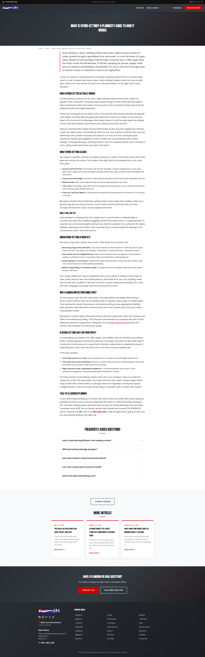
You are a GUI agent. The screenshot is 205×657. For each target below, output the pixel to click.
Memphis (142, 631)
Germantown (112, 627)
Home (40, 48)
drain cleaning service (120, 322)
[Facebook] (190, 2)
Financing (177, 8)
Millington (79, 635)
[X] (199, 2)
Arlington (78, 615)
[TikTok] (201, 2)
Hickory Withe (144, 627)
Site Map (124, 652)
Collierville (143, 619)
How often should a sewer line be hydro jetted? (84, 458)
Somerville (143, 638)
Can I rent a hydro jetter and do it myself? (82, 467)
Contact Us (88, 590)
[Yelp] (196, 2)
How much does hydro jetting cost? (79, 476)
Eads (141, 623)
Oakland (142, 635)
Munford (110, 635)
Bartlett (142, 615)
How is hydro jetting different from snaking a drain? (86, 440)
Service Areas (153, 8)
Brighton (78, 619)
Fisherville (79, 627)
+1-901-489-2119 (11, 2)
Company (166, 8)
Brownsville (111, 619)
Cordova (78, 623)
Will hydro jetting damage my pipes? (79, 449)
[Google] (193, 2)
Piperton (78, 638)
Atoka (109, 615)
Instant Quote (193, 8)
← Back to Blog (102, 501)
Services (140, 8)
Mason (110, 631)
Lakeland (78, 631)
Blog (47, 48)
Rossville (110, 638)
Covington (111, 623)
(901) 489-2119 (99, 411)
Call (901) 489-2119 (113, 590)
